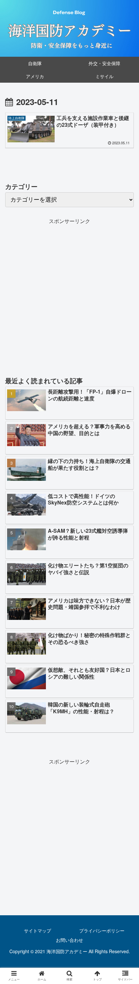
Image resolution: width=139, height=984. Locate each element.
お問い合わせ (69, 940)
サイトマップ (37, 930)
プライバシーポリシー (101, 930)
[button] (125, 711)
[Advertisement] (69, 295)
